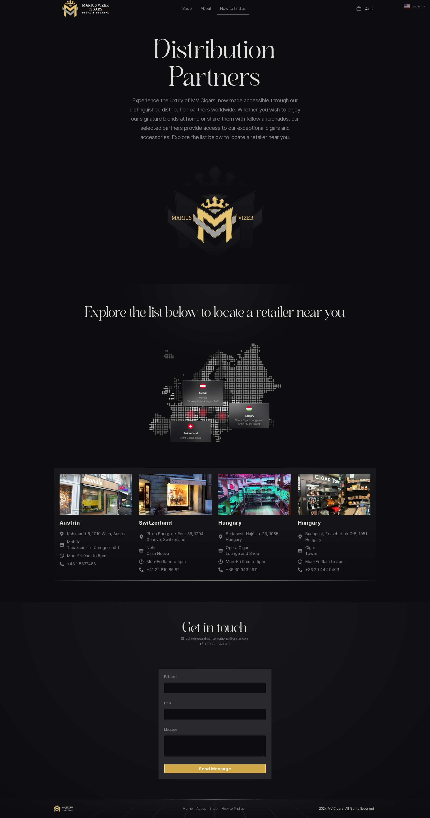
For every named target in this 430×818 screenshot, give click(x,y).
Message (170, 729)
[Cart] (342, 8)
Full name (170, 676)
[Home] (188, 808)
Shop (187, 8)
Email (168, 703)
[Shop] (214, 808)
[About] (201, 808)
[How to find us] (232, 808)
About (206, 8)
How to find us (233, 8)
